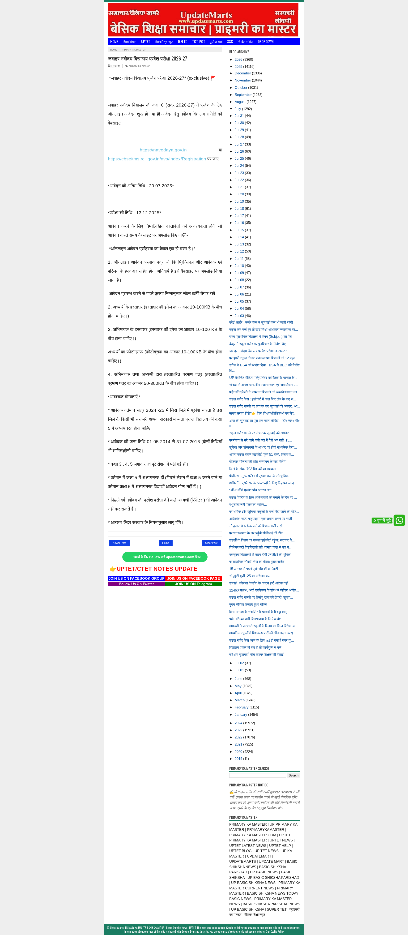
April (238, 693)
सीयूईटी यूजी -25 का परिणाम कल (250, 576)
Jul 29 (240, 130)
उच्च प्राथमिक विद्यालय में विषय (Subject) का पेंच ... (262, 337)
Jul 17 (240, 216)
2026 (239, 59)
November (243, 80)
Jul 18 (240, 208)
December (243, 73)
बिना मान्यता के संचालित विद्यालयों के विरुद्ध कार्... (259, 612)
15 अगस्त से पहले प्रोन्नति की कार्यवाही (253, 569)
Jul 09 (240, 273)
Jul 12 (240, 251)
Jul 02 (240, 663)
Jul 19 (240, 201)
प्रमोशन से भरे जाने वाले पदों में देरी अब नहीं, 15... (260, 440)
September (244, 95)
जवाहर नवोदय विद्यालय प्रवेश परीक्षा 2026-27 (258, 351)
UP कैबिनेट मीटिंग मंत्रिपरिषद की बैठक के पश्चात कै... (263, 378)
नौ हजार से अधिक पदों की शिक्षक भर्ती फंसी (255, 526)
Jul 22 (240, 180)
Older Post (211, 542)
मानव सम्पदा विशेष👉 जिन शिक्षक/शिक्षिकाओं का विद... (263, 413)
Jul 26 (240, 151)
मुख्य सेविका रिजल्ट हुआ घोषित (248, 604)
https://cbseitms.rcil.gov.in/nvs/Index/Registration (157, 158)
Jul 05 (240, 301)
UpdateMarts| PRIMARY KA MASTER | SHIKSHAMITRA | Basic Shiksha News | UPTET (153, 928)
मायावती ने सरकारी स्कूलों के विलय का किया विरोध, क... (263, 626)
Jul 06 (240, 294)
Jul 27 (240, 144)
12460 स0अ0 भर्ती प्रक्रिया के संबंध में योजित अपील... (264, 590)
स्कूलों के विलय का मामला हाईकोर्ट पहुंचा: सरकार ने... (262, 540)
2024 (239, 723)
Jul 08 (240, 280)
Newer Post (119, 542)
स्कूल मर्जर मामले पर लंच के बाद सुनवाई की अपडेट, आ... (264, 406)
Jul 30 (240, 123)
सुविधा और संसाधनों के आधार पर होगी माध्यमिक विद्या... (263, 447)
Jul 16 (240, 223)
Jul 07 (240, 287)
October (241, 88)
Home (114, 41)
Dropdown (266, 41)
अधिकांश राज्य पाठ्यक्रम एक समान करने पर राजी (260, 519)
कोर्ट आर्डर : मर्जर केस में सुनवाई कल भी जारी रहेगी (261, 322)
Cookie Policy (277, 931)
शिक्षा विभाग (129, 41)
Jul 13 (240, 244)
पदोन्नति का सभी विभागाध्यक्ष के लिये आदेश (255, 619)
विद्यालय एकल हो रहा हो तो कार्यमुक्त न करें (255, 647)
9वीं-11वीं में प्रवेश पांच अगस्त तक (250, 490)
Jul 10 (240, 266)
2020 (239, 752)
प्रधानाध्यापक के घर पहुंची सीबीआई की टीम (256, 533)
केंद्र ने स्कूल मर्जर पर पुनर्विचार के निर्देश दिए (257, 344)
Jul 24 (240, 165)
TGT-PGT (198, 41)
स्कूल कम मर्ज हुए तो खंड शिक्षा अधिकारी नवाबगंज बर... (263, 329)
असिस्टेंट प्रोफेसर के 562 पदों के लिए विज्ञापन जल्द (261, 483)
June (239, 679)
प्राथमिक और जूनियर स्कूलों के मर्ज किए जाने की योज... (264, 512)
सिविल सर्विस (245, 41)
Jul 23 (240, 173)
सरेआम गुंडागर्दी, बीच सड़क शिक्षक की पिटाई (256, 654)
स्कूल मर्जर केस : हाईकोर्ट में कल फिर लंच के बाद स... (262, 399)
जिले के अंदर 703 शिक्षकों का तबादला (252, 469)
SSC (230, 41)
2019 (239, 759)
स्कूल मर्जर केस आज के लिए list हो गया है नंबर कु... (261, 640)
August (240, 102)
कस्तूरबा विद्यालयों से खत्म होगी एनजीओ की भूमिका (260, 555)
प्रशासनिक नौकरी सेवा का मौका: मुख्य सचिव (256, 562)
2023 (239, 730)
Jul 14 (240, 237)
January (241, 714)
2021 (239, 744)
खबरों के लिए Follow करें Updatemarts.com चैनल (167, 557)
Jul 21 (240, 187)
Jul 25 (240, 158)
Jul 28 (240, 137)
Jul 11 (240, 259)
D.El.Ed (182, 41)
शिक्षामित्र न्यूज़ (164, 41)
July (238, 109)
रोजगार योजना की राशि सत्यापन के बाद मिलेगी (257, 461)
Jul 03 (240, 316)
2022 (239, 737)
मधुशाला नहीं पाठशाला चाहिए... (248, 504)
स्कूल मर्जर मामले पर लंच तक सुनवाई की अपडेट (259, 433)
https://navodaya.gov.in (163, 149)
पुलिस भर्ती (216, 41)
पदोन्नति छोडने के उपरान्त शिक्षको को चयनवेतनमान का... (264, 392)
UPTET (145, 41)
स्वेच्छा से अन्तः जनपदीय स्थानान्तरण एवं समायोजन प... (263, 385)
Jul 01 (240, 670)
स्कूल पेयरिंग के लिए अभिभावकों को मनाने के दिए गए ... (263, 497)
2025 (239, 66)
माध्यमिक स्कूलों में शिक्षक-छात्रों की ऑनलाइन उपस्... (262, 633)
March (240, 700)
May (238, 686)
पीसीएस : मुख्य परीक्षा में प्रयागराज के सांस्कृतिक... (260, 476)
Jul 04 (240, 308)
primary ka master (139, 65)
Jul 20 (240, 194)
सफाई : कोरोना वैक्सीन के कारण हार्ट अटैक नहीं (258, 583)
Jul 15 (240, 230)
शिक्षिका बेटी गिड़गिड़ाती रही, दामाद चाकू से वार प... (260, 547)
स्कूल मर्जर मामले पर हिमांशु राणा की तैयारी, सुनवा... (261, 597)
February (242, 707)
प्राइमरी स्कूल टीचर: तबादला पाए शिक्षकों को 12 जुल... (263, 358)
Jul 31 (240, 116)
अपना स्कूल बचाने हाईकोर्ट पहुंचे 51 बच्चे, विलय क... (261, 454)
